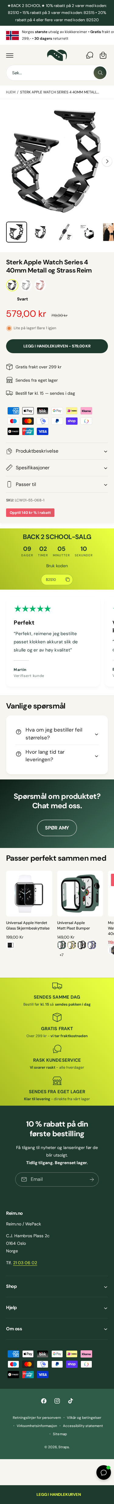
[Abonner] (91, 1179)
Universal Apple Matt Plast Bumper (73, 925)
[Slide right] (107, 161)
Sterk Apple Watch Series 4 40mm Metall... (59, 92)
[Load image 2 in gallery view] (40, 232)
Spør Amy (57, 828)
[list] (57, 35)
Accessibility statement (83, 1426)
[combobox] (57, 73)
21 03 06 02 (25, 1262)
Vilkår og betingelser (84, 1417)
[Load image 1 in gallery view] (16, 232)
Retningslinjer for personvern (37, 1417)
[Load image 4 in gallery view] (88, 232)
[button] (9, 55)
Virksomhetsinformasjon (37, 1426)
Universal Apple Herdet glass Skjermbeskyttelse (28, 925)
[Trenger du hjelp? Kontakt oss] (89, 55)
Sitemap (60, 1434)
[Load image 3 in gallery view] (64, 232)
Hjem (11, 92)
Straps (63, 1447)
